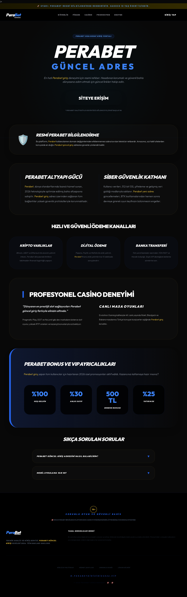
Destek (118, 15)
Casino (88, 15)
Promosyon (103, 15)
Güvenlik (63, 15)
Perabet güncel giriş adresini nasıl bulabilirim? (93, 456)
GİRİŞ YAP (170, 15)
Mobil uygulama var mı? (93, 473)
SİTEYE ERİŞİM (94, 98)
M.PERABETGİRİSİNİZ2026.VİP (93, 576)
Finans (76, 15)
